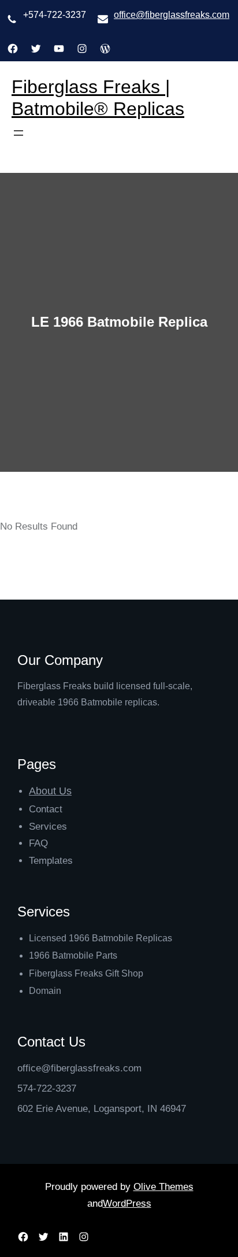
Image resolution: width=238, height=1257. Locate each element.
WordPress (127, 1203)
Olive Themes (163, 1186)
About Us (50, 791)
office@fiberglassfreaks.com (171, 15)
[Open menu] (18, 133)
